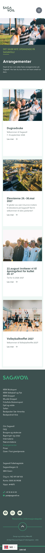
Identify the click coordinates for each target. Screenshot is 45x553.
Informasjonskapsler (33, 518)
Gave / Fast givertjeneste (13, 451)
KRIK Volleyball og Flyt (12, 392)
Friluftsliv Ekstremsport (13, 402)
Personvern (17, 518)
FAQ (5, 429)
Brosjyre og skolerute (12, 432)
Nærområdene (9, 441)
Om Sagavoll (8, 426)
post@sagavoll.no (12, 495)
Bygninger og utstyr (11, 435)
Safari (5, 408)
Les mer (11, 139)
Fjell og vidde (9, 405)
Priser (5, 448)
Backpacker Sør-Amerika (14, 411)
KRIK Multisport (10, 389)
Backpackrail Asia (10, 414)
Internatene (8, 438)
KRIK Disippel (9, 395)
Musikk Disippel (10, 399)
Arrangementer (10, 445)
